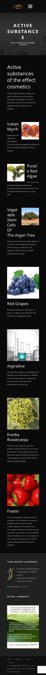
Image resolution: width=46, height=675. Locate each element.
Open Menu (30, 6)
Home (9, 659)
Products (19, 659)
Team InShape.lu (14, 672)
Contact (11, 662)
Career (28, 659)
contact (22, 587)
